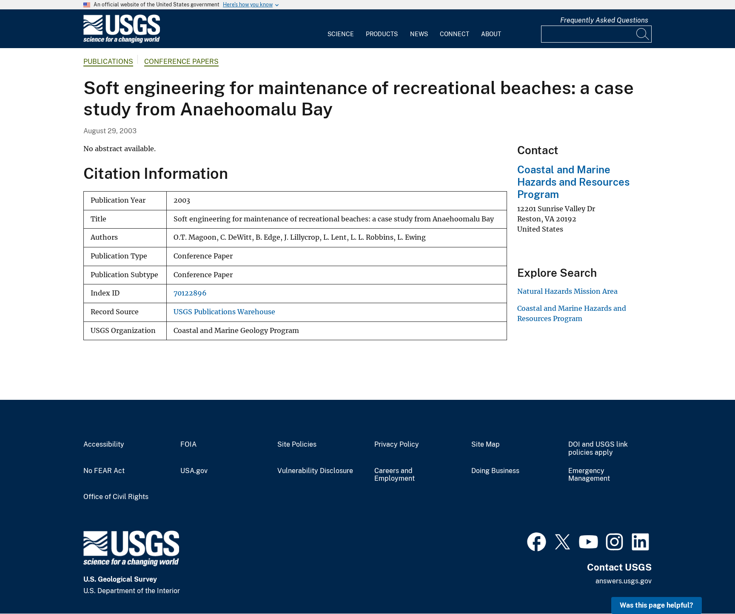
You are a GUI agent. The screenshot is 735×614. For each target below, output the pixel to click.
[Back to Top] (704, 583)
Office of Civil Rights (115, 497)
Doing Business (495, 471)
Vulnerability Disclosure (315, 471)
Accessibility (103, 444)
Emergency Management (589, 475)
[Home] (121, 41)
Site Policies (296, 444)
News (419, 34)
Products (382, 34)
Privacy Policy (396, 444)
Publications (108, 61)
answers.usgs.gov (623, 581)
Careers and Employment (394, 475)
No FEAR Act (104, 471)
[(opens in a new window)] (536, 541)
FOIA (188, 444)
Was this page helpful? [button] (656, 605)
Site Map (485, 444)
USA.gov (194, 471)
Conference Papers (181, 61)
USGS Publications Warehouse (224, 312)
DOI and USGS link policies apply (598, 448)
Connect (454, 34)
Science (341, 34)
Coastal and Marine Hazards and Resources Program (573, 182)
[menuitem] (341, 28)
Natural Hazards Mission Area (567, 291)
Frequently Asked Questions (604, 20)
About (491, 34)
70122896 (190, 293)
